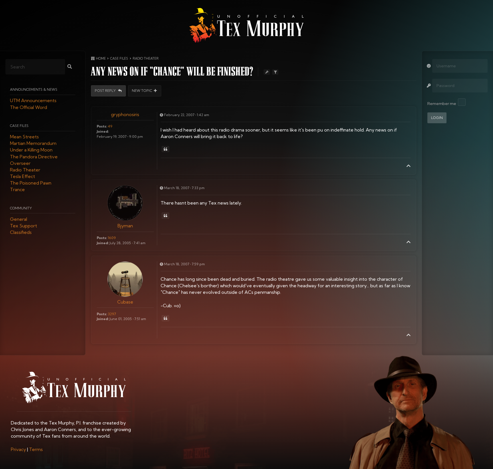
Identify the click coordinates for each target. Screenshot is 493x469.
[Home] (246, 25)
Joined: (103, 131)
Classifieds (21, 232)
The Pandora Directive (34, 156)
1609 (112, 238)
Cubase (125, 302)
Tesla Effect (22, 176)
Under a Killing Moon (31, 150)
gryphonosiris (125, 114)
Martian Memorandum (33, 143)
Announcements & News (33, 90)
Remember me (441, 103)
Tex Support (23, 226)
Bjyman (125, 226)
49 (110, 126)
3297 (112, 314)
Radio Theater (25, 170)
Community (21, 208)
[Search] (69, 67)
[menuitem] (18, 449)
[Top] (409, 166)
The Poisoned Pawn (30, 183)
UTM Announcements (33, 101)
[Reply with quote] (165, 149)
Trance (17, 190)
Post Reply (106, 91)
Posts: (102, 126)
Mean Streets (24, 137)
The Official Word (28, 107)
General (18, 219)
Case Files (19, 126)
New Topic (142, 91)
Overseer (20, 163)
